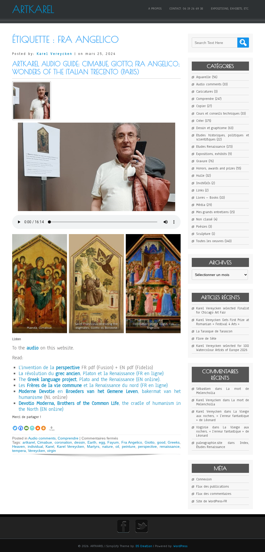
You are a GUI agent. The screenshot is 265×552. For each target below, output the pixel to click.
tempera (19, 451)
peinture (128, 446)
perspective (147, 446)
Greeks (174, 442)
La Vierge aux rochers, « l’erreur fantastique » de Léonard (222, 415)
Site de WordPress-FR (211, 501)
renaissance (170, 446)
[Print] (37, 425)
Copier (201, 106)
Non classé (204, 219)
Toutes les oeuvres (209, 241)
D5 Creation (144, 546)
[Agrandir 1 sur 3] (60, 244)
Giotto (149, 442)
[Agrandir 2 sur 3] (117, 244)
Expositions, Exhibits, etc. (230, 8)
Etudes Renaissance (210, 146)
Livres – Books (207, 197)
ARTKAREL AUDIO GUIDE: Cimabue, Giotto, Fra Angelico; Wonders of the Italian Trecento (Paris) (96, 68)
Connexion (204, 479)
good (161, 442)
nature (107, 446)
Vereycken (36, 451)
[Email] (26, 425)
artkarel (29, 442)
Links (200, 190)
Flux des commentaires (213, 493)
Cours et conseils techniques (217, 113)
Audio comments (42, 438)
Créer (200, 120)
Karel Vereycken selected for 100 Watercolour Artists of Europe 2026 (222, 348)
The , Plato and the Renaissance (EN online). (89, 379)
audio (33, 348)
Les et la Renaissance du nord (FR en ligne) (93, 385)
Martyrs (93, 446)
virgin (51, 451)
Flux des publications (212, 486)
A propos (154, 8)
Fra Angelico (131, 442)
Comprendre (68, 438)
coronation (63, 442)
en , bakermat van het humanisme (100, 394)
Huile (200, 175)
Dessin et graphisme (211, 128)
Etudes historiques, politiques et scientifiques (222, 137)
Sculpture (203, 234)
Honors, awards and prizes (215, 168)
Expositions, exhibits (211, 154)
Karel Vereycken (54, 53)
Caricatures (204, 91)
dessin (79, 442)
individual (35, 446)
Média (200, 205)
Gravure (201, 161)
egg (102, 442)
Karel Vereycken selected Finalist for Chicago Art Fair (222, 310)
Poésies (201, 226)
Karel (50, 446)
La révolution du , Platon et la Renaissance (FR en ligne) (91, 373)
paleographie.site (209, 443)
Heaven (18, 446)
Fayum (113, 442)
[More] (43, 425)
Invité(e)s (203, 183)
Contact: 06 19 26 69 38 (186, 8)
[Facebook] (20, 425)
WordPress (180, 546)
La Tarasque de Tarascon (214, 331)
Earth (91, 442)
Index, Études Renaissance (222, 445)
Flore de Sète (206, 338)
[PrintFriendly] (32, 425)
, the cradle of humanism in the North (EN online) (100, 406)
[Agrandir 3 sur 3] (173, 244)
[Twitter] (15, 425)
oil (117, 446)
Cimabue (44, 442)
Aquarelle (203, 77)
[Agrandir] (168, 132)
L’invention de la (49, 367)
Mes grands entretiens (212, 212)
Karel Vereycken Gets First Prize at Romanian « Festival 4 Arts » (222, 322)
